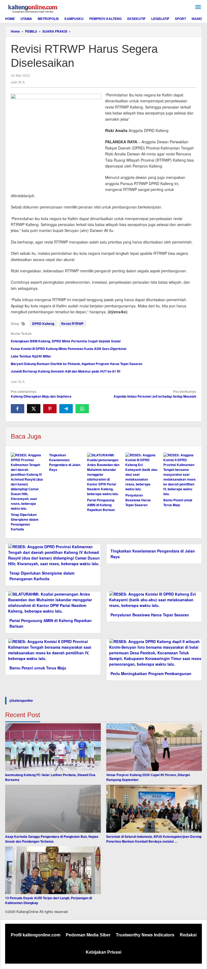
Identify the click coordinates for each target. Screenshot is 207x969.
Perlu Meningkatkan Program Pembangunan (151, 673)
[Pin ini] (50, 408)
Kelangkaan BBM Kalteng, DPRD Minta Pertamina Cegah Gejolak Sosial (65, 341)
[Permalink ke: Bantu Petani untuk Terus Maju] (179, 474)
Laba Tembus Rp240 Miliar (31, 356)
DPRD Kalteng (43, 323)
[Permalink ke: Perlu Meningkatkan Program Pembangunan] (154, 652)
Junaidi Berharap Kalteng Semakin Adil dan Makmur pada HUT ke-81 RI (65, 371)
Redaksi (188, 935)
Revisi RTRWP (72, 323)
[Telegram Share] (66, 408)
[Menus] (198, 7)
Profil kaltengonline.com (35, 935)
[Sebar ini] (17, 408)
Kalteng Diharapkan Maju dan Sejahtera (41, 394)
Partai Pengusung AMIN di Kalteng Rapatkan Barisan (101, 505)
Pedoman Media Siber (88, 935)
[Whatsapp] (82, 408)
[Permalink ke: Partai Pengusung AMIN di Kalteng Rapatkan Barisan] (103, 474)
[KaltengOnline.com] (33, 7)
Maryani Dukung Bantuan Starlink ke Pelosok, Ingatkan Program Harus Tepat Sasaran (76, 363)
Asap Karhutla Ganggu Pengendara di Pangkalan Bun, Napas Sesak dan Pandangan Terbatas (51, 839)
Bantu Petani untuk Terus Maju (177, 502)
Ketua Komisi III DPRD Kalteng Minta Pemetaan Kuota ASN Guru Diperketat (68, 348)
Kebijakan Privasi (103, 952)
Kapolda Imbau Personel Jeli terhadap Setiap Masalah (155, 394)
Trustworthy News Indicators (145, 935)
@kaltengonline (21, 700)
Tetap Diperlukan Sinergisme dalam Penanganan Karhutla (25, 522)
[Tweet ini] (33, 408)
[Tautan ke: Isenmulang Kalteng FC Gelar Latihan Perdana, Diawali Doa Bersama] (53, 747)
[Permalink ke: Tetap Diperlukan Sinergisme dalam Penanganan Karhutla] (27, 482)
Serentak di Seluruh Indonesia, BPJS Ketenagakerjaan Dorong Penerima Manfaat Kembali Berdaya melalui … (153, 839)
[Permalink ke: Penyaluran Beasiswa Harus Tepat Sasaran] (141, 472)
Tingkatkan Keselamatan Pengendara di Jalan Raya (64, 462)
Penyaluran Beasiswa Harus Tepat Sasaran (138, 500)
